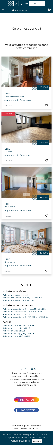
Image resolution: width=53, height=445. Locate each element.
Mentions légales (20, 426)
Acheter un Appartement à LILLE (18, 314)
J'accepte (37, 441)
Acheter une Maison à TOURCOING (19, 300)
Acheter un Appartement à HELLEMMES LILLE (24, 309)
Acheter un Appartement (18, 305)
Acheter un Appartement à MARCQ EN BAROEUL (25, 317)
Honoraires (35, 426)
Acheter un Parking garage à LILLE (18, 333)
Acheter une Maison (15, 291)
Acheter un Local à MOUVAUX (16, 336)
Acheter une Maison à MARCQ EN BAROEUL (23, 298)
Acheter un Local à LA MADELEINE (18, 325)
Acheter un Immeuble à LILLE (16, 328)
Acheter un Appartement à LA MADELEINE (22, 311)
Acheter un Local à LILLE (14, 331)
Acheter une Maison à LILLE (15, 295)
